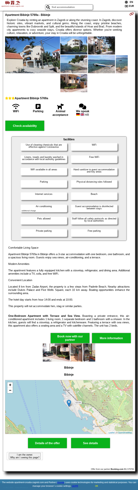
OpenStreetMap (125, 432)
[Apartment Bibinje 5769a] (32, 55)
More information (111, 338)
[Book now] (131, 14)
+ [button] (10, 385)
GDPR (75, 486)
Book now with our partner (70, 338)
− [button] (10, 390)
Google (60, 482)
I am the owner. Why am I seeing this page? (24, 456)
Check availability (25, 125)
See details (90, 443)
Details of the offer (47, 443)
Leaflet (111, 432)
